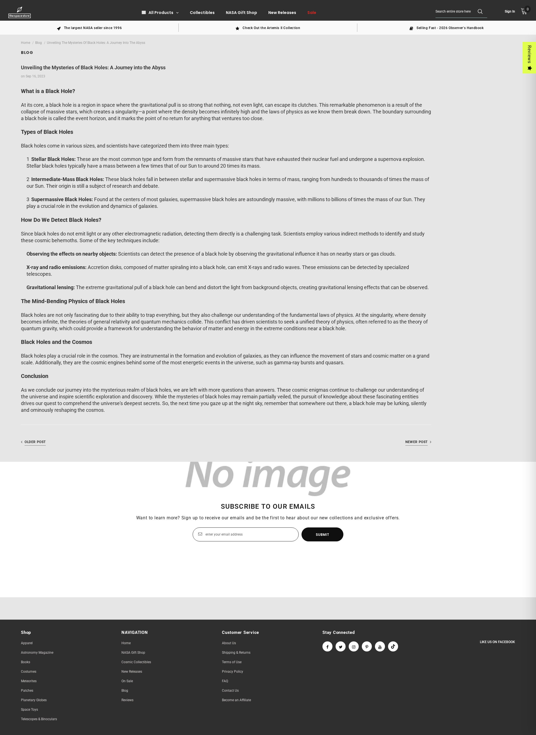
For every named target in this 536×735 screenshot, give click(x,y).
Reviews (529, 54)
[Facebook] (327, 646)
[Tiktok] (393, 646)
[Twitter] (341, 646)
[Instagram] (354, 646)
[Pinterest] (367, 646)
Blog (38, 43)
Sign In (510, 11)
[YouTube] (380, 646)
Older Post (35, 442)
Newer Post (416, 442)
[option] (89, 28)
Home (25, 43)
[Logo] (20, 12)
